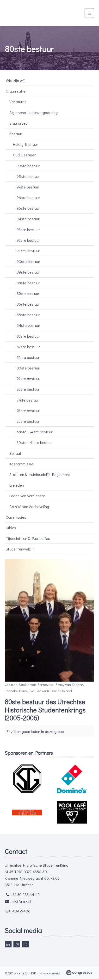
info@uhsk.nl (21, 901)
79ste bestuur (28, 378)
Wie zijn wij (15, 80)
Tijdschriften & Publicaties (28, 538)
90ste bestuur (28, 261)
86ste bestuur (28, 304)
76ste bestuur (28, 410)
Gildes (11, 527)
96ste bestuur (28, 197)
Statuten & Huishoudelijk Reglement (39, 474)
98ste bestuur (28, 176)
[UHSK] (26, 13)
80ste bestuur (28, 367)
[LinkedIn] (8, 944)
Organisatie (15, 91)
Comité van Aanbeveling (29, 506)
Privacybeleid (50, 973)
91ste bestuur (28, 250)
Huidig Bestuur (25, 144)
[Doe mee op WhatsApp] (25, 944)
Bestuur (15, 133)
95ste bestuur (28, 208)
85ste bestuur (28, 314)
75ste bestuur (28, 421)
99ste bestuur (28, 165)
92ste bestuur (28, 240)
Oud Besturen (24, 154)
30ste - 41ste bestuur (35, 442)
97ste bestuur (28, 186)
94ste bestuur (28, 218)
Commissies (16, 517)
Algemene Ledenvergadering (33, 112)
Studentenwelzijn (20, 548)
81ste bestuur (28, 357)
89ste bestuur (28, 272)
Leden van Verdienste (27, 495)
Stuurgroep (18, 123)
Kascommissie (21, 463)
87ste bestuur (28, 293)
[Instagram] (16, 944)
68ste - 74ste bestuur (34, 431)
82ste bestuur (28, 346)
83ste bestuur (28, 336)
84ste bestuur (28, 325)
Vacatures (17, 101)
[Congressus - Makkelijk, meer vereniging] (79, 972)
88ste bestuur (28, 282)
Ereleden (16, 485)
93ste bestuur (28, 229)
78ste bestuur (28, 389)
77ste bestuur (28, 399)
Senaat (15, 453)
